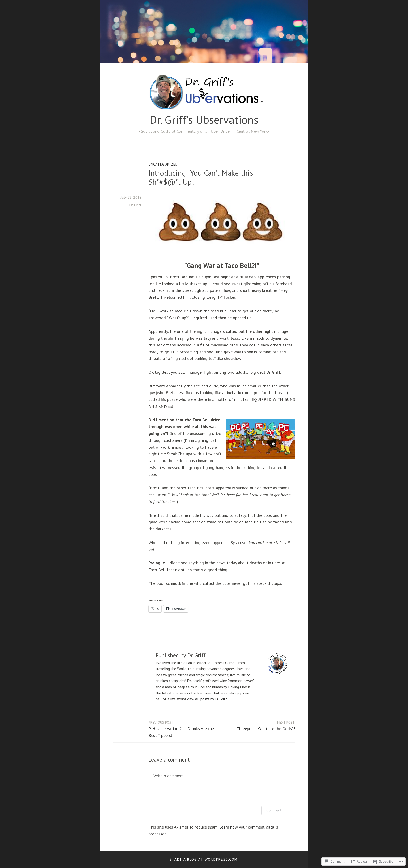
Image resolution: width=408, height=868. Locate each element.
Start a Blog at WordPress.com (204, 859)
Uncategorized (163, 164)
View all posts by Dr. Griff (207, 699)
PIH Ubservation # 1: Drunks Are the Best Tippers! (181, 729)
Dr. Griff (135, 204)
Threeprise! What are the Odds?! (266, 725)
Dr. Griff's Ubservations (204, 119)
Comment (273, 810)
